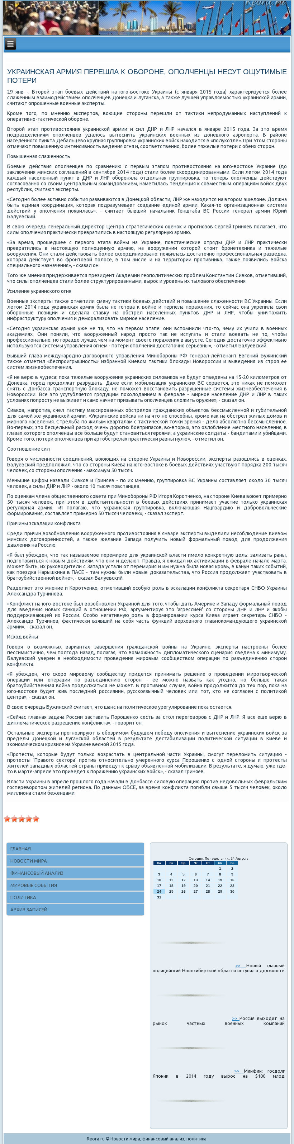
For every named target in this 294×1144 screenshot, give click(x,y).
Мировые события (33, 885)
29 (220, 891)
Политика (23, 897)
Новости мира (28, 860)
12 (183, 880)
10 (159, 880)
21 (208, 886)
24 (159, 891)
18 (171, 886)
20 (196, 886)
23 (232, 886)
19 (183, 886)
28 (208, 891)
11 (171, 880)
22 (220, 886)
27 (196, 891)
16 (232, 880)
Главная (20, 848)
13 (196, 880)
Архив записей (28, 909)
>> (240, 965)
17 (159, 886)
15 (220, 880)
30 (232, 891)
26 (183, 891)
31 (159, 897)
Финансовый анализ (36, 872)
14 (208, 880)
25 (171, 891)
